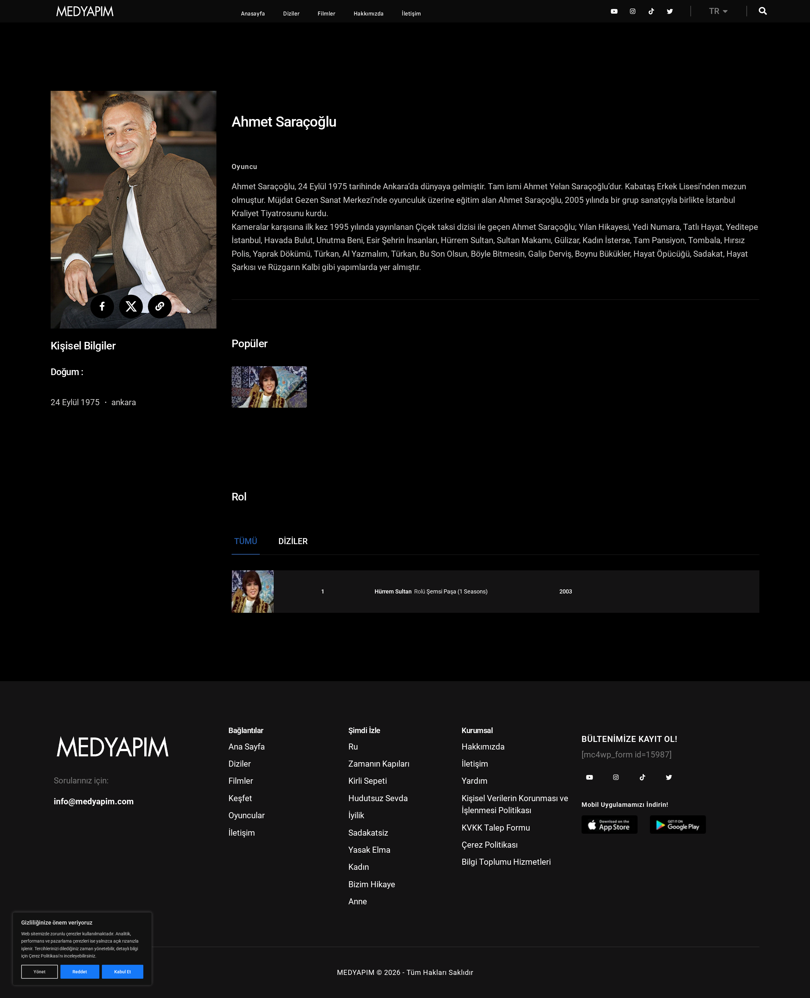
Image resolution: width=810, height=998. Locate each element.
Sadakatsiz (368, 833)
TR (714, 11)
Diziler (291, 13)
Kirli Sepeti (367, 781)
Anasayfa (253, 13)
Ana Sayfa (246, 746)
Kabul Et (122, 971)
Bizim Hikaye (371, 884)
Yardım (475, 781)
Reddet (79, 971)
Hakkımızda (369, 13)
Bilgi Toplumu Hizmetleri (506, 862)
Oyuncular (246, 815)
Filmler (326, 13)
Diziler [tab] (293, 541)
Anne (357, 901)
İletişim (411, 13)
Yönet (40, 971)
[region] (82, 948)
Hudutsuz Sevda (378, 798)
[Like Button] (266, 387)
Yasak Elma (369, 850)
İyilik (356, 815)
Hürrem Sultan (394, 591)
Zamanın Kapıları (378, 764)
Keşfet (240, 798)
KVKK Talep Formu (496, 827)
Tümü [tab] (245, 541)
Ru (353, 746)
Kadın (358, 867)
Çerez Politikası (490, 845)
